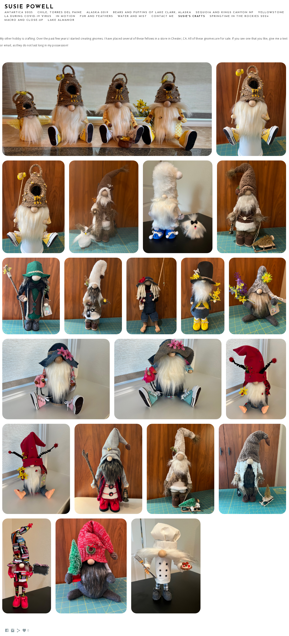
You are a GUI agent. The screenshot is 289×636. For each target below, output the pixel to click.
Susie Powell (29, 7)
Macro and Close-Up (24, 20)
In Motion (65, 16)
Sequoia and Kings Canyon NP (225, 12)
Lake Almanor (61, 20)
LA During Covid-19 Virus (28, 16)
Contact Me (162, 16)
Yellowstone (271, 12)
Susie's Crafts (191, 16)
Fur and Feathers (96, 16)
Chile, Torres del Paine (59, 12)
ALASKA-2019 (97, 12)
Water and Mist (132, 16)
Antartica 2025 (19, 12)
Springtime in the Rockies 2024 (239, 16)
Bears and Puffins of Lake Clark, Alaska (152, 12)
